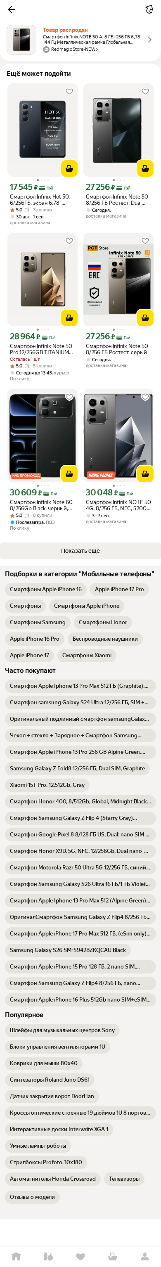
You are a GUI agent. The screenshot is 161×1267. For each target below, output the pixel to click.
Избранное (80, 1257)
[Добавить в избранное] (69, 92)
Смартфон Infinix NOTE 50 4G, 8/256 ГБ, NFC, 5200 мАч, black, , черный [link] (118, 505)
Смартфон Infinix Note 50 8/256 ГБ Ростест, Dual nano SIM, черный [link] (117, 200)
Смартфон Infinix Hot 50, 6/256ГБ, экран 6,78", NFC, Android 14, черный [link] (40, 200)
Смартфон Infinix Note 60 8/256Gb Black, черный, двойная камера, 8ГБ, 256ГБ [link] (41, 505)
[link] (46, 589)
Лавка (48, 1257)
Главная (16, 1257)
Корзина (113, 1257)
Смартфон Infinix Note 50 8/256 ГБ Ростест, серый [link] (117, 349)
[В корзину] (69, 168)
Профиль (145, 1257)
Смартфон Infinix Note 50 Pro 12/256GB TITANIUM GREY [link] (41, 349)
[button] (12, 9)
